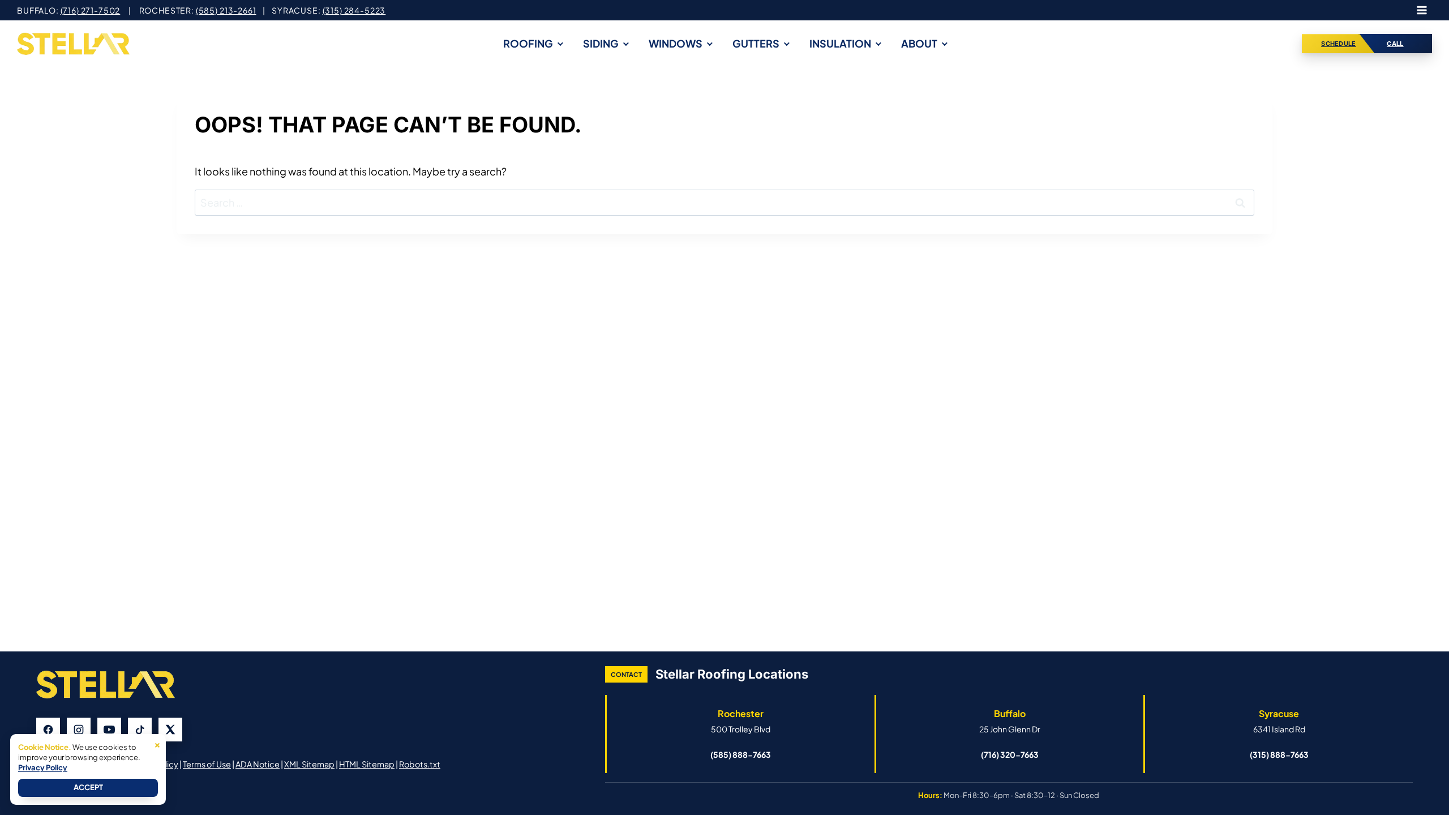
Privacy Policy (42, 767)
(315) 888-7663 (1279, 754)
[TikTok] (140, 729)
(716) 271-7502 (91, 10)
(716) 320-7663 (1010, 754)
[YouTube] (109, 729)
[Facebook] (48, 729)
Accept (88, 787)
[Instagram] (79, 729)
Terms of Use (207, 764)
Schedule (1338, 44)
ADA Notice (257, 764)
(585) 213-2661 (226, 10)
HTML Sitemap (367, 764)
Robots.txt (419, 764)
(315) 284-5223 (354, 10)
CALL (1395, 44)
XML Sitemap (309, 764)
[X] (170, 729)
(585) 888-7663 (740, 754)
